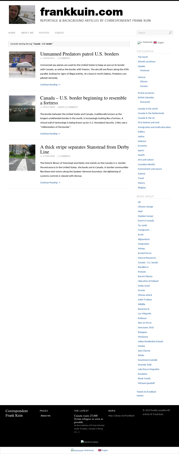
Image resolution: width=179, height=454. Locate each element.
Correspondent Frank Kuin (17, 413)
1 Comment (64, 58)
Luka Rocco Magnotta (148, 369)
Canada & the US (146, 118)
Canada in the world (147, 109)
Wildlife (141, 304)
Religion (142, 187)
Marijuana (143, 337)
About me (27, 33)
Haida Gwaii (144, 286)
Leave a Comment (68, 107)
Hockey (141, 346)
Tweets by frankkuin (146, 392)
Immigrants (143, 230)
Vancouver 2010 (146, 327)
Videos (59, 33)
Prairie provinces (146, 93)
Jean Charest (144, 351)
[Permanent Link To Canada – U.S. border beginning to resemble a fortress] (22, 109)
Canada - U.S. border (148, 262)
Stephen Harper (145, 216)
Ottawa (143, 81)
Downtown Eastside (147, 360)
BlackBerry (143, 267)
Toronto (144, 86)
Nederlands (147, 42)
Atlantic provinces (146, 61)
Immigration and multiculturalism (154, 127)
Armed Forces (144, 253)
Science (141, 174)
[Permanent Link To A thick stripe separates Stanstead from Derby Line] (22, 158)
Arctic (141, 234)
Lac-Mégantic (144, 313)
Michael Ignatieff (146, 383)
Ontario (141, 77)
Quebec (141, 66)
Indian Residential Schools (150, 341)
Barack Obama (145, 276)
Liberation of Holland (148, 281)
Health (141, 155)
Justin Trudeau (145, 299)
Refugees (142, 332)
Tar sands (142, 225)
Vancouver (145, 102)
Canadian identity (146, 164)
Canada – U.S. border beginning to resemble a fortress (83, 100)
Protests (142, 272)
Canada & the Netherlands (151, 113)
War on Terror (145, 323)
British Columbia (146, 97)
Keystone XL (144, 309)
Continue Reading (50, 84)
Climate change (145, 207)
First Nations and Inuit (148, 122)
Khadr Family (144, 378)
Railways (142, 318)
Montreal (144, 70)
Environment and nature (150, 169)
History (141, 183)
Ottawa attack (145, 295)
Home (12, 33)
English (160, 43)
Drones (141, 290)
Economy (142, 146)
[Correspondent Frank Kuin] (92, 23)
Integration (143, 244)
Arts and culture (146, 160)
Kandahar (142, 374)
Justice (141, 136)
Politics (141, 132)
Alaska (141, 355)
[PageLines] (89, 442)
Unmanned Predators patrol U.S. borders (79, 53)
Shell (140, 211)
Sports (141, 150)
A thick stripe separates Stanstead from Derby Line (84, 149)
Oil (139, 202)
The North (143, 57)
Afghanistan (144, 239)
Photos (44, 33)
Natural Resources (147, 258)
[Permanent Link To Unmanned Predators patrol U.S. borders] (22, 65)
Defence (142, 141)
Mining (141, 248)
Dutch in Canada (146, 220)
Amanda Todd (144, 365)
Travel (141, 178)
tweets (140, 395)
